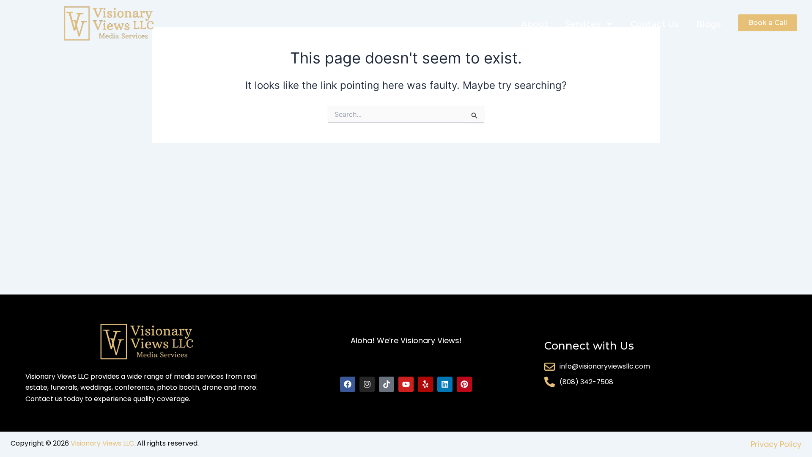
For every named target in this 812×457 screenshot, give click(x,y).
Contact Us (655, 24)
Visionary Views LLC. (103, 443)
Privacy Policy (776, 444)
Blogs (708, 24)
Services (583, 24)
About (534, 24)
